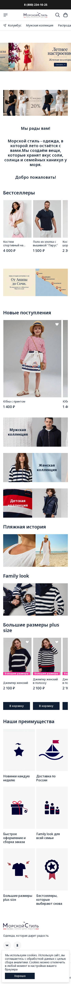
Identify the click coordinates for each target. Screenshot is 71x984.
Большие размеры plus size (31, 627)
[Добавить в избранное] (57, 324)
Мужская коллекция (39, 25)
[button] (17, 219)
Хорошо (20, 976)
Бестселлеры (19, 192)
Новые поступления (27, 312)
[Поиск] (57, 15)
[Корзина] (65, 15)
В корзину (16, 706)
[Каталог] (5, 15)
